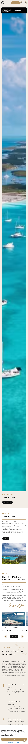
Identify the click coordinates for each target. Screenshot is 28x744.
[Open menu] (25, 2)
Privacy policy (17, 742)
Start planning (15, 2)
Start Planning (7, 502)
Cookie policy (10, 742)
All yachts (14, 636)
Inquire (5, 538)
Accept (14, 739)
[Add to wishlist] (15, 614)
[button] (26, 726)
